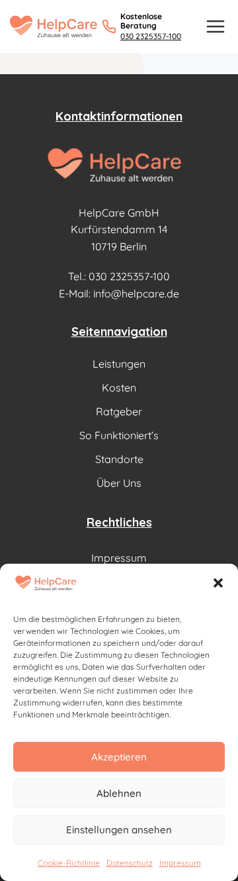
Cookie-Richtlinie (69, 863)
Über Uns (119, 483)
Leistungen (119, 363)
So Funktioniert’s (119, 435)
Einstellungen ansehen (119, 829)
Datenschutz (129, 863)
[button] (218, 583)
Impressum (180, 863)
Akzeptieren (119, 757)
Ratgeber (119, 411)
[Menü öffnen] (215, 26)
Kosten (119, 387)
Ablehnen (119, 793)
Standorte (119, 459)
